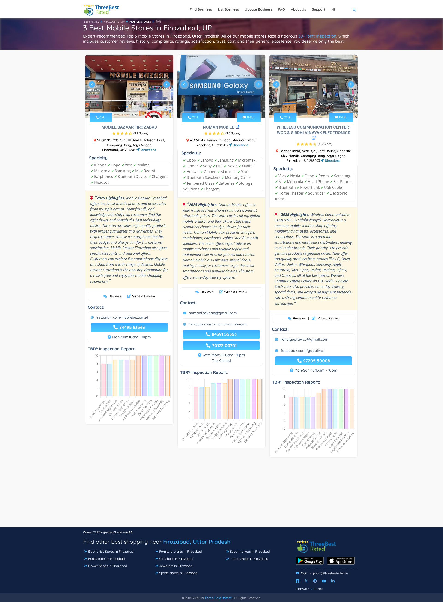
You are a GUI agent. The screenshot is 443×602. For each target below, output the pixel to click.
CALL (102, 117)
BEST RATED (92, 21)
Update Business (258, 9)
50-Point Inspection (317, 36)
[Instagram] (315, 581)
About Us (298, 9)
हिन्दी (158, 21)
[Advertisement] (221, 495)
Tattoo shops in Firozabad (249, 559)
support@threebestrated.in (329, 573)
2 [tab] (130, 106)
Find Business (201, 9)
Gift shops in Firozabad (176, 559)
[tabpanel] (129, 86)
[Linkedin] (333, 581)
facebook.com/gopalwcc (302, 350)
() (140, 133)
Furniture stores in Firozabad (180, 551)
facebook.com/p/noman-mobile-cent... (219, 324)
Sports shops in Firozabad (178, 573)
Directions (148, 150)
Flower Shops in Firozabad (107, 566)
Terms (318, 589)
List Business (228, 9)
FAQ (281, 9)
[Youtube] (324, 581)
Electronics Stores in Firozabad (110, 551)
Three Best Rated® (218, 598)
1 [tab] (127, 106)
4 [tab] (318, 106)
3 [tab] (315, 106)
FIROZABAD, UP (114, 21)
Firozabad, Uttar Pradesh (196, 541)
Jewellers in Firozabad (175, 566)
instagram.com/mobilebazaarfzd (122, 317)
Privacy (302, 589)
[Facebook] (297, 581)
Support (318, 9)
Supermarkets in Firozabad (250, 551)
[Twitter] (306, 581)
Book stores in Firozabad (106, 559)
